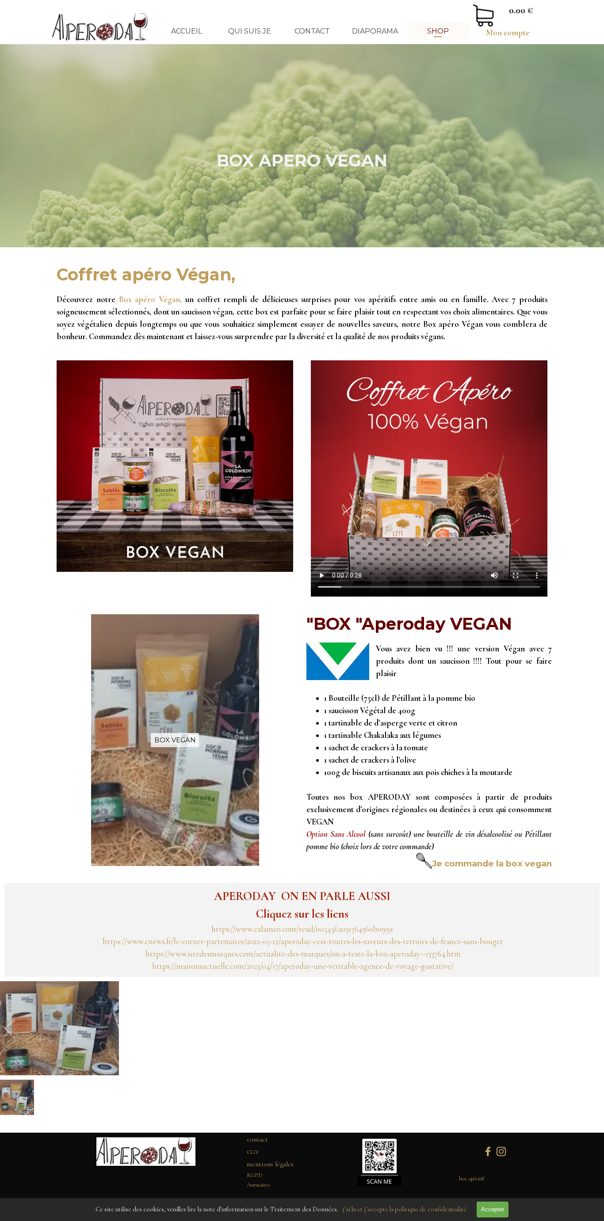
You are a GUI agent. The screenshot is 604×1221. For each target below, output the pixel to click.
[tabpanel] (508, 32)
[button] (302, 1069)
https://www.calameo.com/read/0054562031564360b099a (302, 929)
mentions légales (270, 1164)
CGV (253, 1152)
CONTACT (312, 31)
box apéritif (471, 1178)
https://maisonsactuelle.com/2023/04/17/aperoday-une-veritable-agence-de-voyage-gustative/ (303, 966)
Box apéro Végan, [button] (150, 299)
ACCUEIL (186, 31)
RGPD (255, 1175)
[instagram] (501, 1151)
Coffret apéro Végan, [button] (146, 274)
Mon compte (508, 33)
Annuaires (258, 1184)
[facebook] (487, 1151)
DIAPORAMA (375, 31)
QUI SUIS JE (249, 31)
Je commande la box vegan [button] (492, 863)
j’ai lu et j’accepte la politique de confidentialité (404, 1209)
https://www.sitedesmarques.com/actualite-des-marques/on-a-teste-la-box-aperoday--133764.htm (303, 954)
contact (257, 1139)
